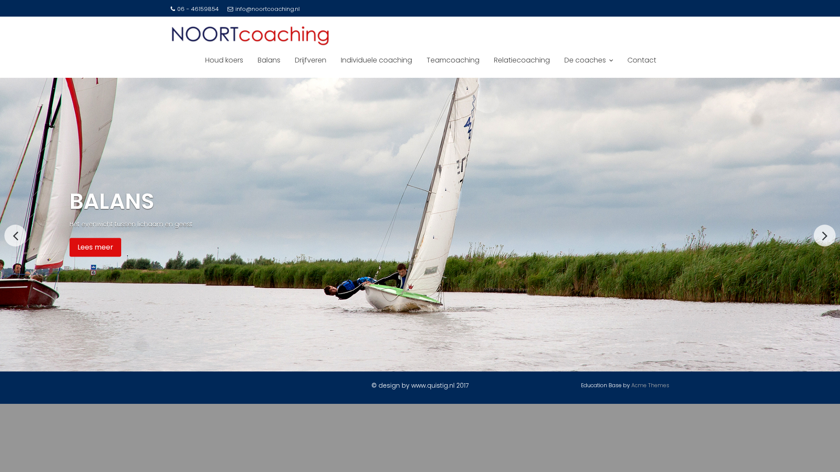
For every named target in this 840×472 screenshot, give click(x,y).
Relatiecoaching (522, 60)
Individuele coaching (376, 60)
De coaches (585, 60)
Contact (641, 60)
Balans (269, 60)
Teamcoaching (453, 60)
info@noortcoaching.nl (267, 9)
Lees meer (95, 247)
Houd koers (224, 60)
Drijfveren (310, 60)
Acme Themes (650, 385)
